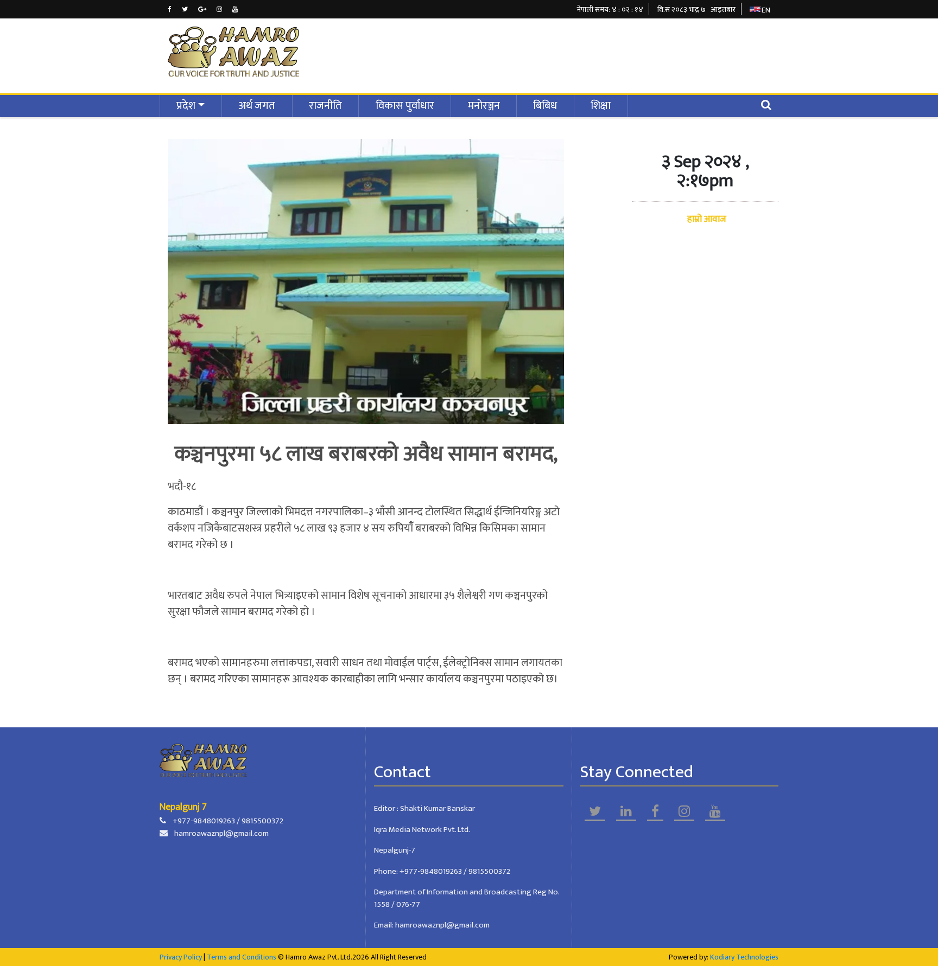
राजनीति (325, 106)
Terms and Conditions (241, 957)
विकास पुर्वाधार (405, 106)
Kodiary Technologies (744, 957)
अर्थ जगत (256, 106)
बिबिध (545, 106)
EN (766, 10)
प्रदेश (185, 106)
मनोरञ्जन (484, 106)
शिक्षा (601, 106)
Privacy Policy (181, 957)
